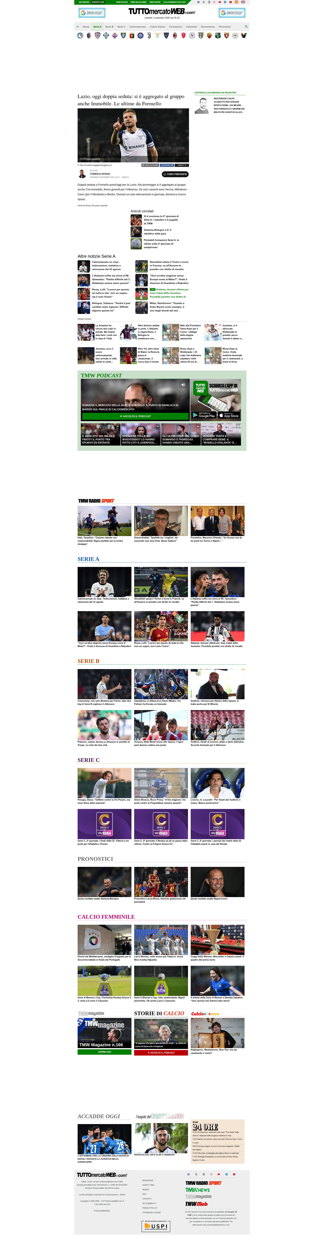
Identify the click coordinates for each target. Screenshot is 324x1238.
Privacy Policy (149, 1208)
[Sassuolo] (217, 35)
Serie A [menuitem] (97, 26)
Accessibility (149, 1203)
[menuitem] (77, 26)
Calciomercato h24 (174, 2)
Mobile (145, 1190)
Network (84, 2)
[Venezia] (243, 35)
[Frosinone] (123, 35)
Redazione (147, 1180)
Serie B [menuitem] (109, 26)
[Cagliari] (97, 35)
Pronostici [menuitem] (225, 26)
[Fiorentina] (114, 35)
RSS (144, 1194)
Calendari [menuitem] (191, 26)
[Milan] (174, 35)
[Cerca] (246, 26)
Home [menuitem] (86, 26)
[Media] (230, 2)
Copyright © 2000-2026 (89, 1201)
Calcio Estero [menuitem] (157, 26)
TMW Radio (122, 2)
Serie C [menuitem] (121, 26)
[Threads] (209, 2)
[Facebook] (198, 2)
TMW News (154, 2)
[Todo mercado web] (236, 2)
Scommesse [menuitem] (208, 26)
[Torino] (226, 35)
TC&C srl (91, 1182)
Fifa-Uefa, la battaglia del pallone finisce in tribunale (218, 1153)
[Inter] (140, 35)
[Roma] (209, 35)
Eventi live (98, 2)
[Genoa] (131, 35)
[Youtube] (219, 2)
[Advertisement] (220, 226)
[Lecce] (166, 35)
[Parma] (200, 35)
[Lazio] (157, 35)
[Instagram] (214, 2)
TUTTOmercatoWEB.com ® (112, 1201)
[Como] (106, 35)
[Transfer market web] (243, 2)
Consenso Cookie (151, 1213)
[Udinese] (235, 35)
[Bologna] (88, 35)
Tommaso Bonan (100, 174)
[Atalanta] (80, 35)
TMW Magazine (138, 2)
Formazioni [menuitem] (175, 26)
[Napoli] (192, 35)
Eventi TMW (148, 1185)
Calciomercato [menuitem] (137, 26)
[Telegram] (225, 2)
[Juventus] (149, 35)
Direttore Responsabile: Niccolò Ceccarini (102, 1188)
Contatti (147, 1199)
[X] (203, 2)
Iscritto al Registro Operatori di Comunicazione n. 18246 (102, 1195)
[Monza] (183, 35)
